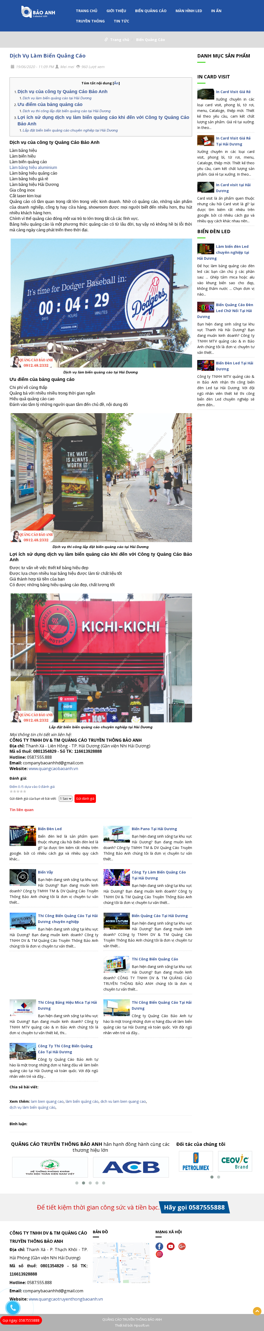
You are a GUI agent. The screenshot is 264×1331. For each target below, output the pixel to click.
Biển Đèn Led (50, 828)
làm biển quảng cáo (82, 1101)
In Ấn (216, 11)
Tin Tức (121, 21)
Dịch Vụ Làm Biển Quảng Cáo (48, 55)
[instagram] (160, 1253)
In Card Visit (213, 77)
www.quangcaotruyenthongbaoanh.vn (66, 1299)
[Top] (257, 1311)
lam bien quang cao (47, 1101)
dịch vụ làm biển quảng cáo (32, 1107)
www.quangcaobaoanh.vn (53, 768)
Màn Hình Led (189, 11)
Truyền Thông (90, 21)
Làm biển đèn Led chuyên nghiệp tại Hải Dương (223, 252)
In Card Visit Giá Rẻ (233, 91)
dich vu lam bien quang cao (123, 1101)
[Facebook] (160, 1246)
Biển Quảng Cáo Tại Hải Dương (160, 915)
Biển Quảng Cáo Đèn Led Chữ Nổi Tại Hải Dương (225, 310)
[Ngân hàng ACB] (131, 1166)
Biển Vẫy (45, 872)
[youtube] (172, 1246)
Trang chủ (86, 11)
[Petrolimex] (196, 1160)
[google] (183, 1246)
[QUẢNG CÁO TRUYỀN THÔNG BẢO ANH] (38, 13)
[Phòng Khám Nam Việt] (50, 1166)
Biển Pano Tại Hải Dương (154, 828)
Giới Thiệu (116, 11)
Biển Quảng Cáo (151, 11)
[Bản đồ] (121, 1262)
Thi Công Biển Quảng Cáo (155, 959)
